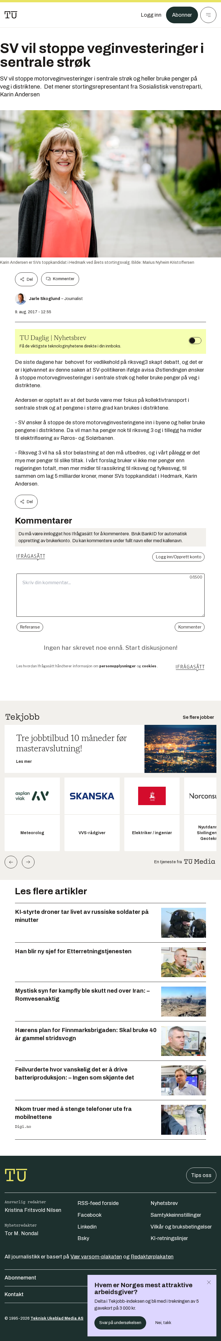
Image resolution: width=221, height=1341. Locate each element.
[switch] (195, 340)
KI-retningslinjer (169, 1238)
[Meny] (208, 15)
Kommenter (63, 279)
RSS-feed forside (98, 1203)
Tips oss (201, 1175)
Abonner (182, 15)
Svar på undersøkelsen (120, 1323)
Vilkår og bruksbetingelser (181, 1227)
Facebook (89, 1215)
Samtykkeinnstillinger (175, 1215)
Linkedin (87, 1227)
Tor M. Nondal (21, 1233)
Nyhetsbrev (164, 1203)
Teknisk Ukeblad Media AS (57, 1318)
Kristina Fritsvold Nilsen (33, 1210)
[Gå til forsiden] (11, 15)
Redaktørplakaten (152, 1257)
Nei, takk (163, 1323)
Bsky (83, 1238)
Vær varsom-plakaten (96, 1257)
